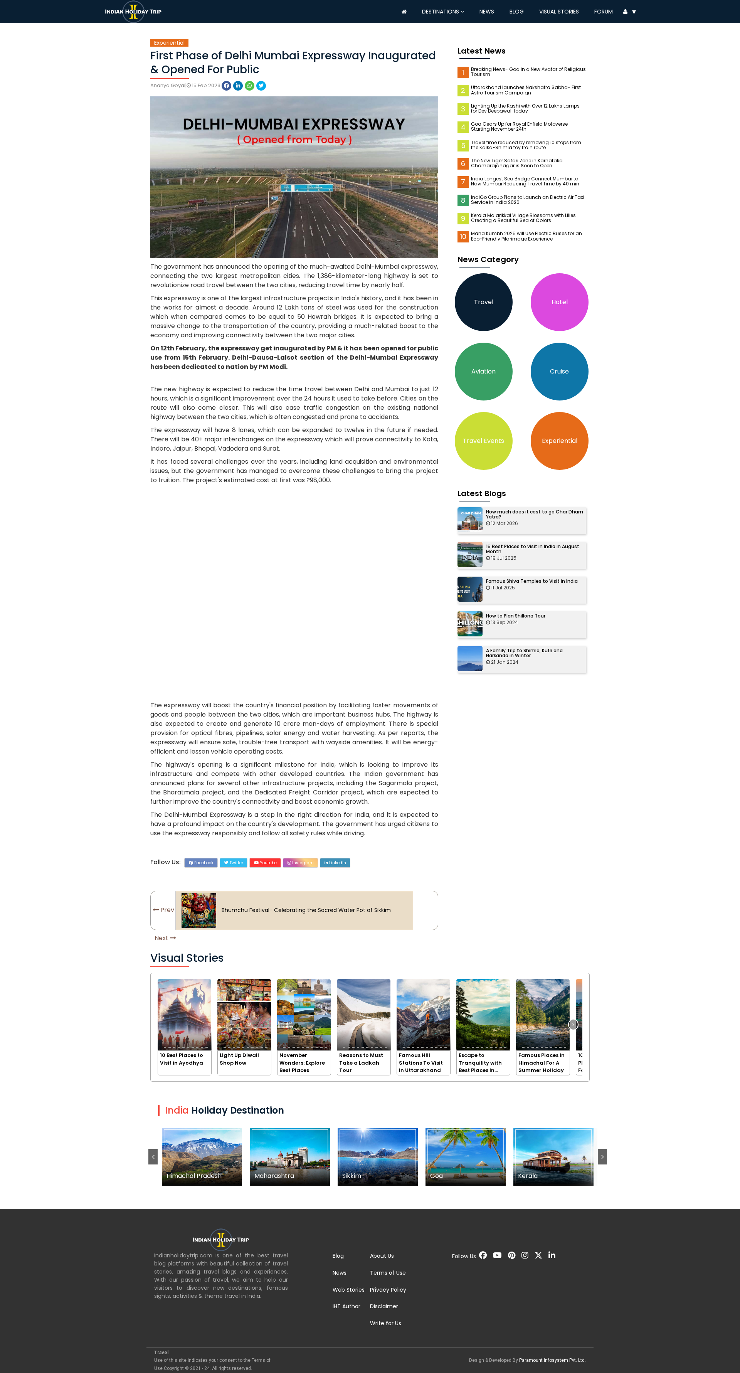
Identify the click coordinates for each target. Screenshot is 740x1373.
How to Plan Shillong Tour (515, 615)
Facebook (203, 863)
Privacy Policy (388, 1290)
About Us (382, 1256)
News (486, 11)
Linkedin (337, 863)
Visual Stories (559, 11)
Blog (517, 11)
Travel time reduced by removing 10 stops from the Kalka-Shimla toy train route (526, 145)
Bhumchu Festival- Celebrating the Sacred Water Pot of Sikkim (306, 910)
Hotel (560, 302)
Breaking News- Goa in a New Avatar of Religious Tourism (528, 72)
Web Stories (349, 1290)
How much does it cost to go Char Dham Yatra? (534, 514)
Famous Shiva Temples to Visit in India (532, 581)
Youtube (268, 863)
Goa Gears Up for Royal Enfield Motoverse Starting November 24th (519, 126)
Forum (603, 11)
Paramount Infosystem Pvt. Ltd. (552, 1360)
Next (602, 1156)
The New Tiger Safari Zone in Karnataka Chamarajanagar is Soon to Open (517, 163)
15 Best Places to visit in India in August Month (532, 549)
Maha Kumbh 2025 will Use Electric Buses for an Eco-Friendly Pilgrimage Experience (526, 236)
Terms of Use (388, 1273)
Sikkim (290, 1156)
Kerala (465, 1156)
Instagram (302, 863)
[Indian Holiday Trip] (135, 10)
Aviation (483, 371)
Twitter (236, 863)
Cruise (559, 371)
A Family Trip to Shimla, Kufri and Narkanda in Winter (524, 653)
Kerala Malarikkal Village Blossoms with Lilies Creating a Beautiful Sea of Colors (523, 218)
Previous (153, 1156)
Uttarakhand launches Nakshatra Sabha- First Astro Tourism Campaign (526, 90)
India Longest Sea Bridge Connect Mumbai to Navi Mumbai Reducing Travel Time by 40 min (525, 181)
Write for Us (385, 1323)
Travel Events (483, 440)
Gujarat (553, 1156)
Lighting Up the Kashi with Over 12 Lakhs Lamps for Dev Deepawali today (525, 108)
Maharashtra (202, 1156)
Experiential (169, 43)
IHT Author (346, 1306)
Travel (483, 302)
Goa (377, 1156)
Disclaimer (384, 1306)
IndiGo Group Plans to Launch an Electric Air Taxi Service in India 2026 (527, 200)
